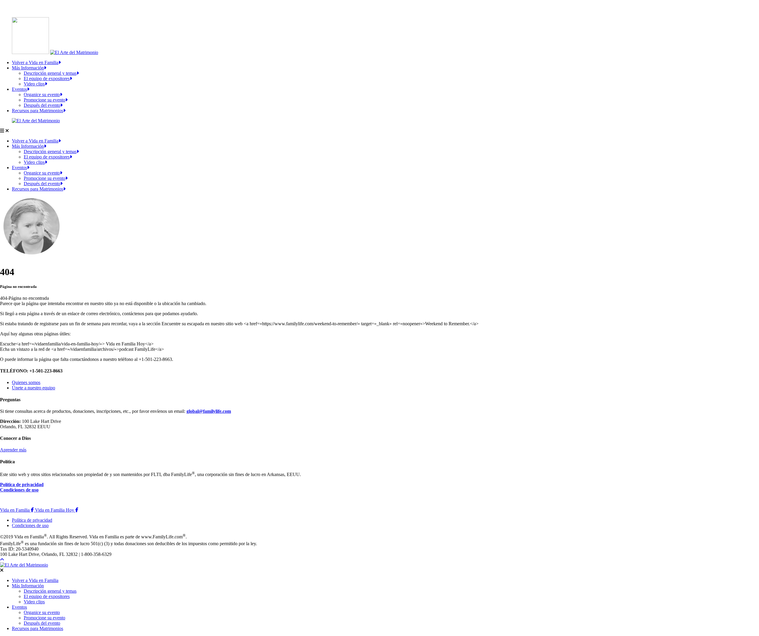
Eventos (19, 89)
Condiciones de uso (19, 489)
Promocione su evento (44, 99)
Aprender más (13, 449)
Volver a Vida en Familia (35, 62)
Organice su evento (42, 94)
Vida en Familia (17, 510)
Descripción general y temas (50, 73)
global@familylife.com (208, 411)
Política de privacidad (22, 484)
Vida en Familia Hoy (56, 510)
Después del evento (42, 105)
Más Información (28, 67)
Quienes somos (26, 382)
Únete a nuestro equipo (33, 387)
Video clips (34, 83)
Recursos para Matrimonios (37, 110)
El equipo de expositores (47, 78)
